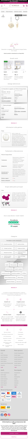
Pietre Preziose (9, 11)
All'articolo (13, 123)
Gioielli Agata (17, 355)
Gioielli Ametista (18, 359)
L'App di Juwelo (7, 340)
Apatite (16, 385)
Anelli (2, 353)
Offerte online (20, 277)
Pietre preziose (13, 265)
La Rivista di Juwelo (20, 338)
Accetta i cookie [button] (14, 433)
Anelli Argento (4, 383)
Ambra (15, 379)
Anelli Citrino (3, 385)
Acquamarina (17, 372)
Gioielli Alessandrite (18, 357)
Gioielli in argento (18, 269)
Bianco (16, 114)
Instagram (9, 415)
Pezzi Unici (19, 281)
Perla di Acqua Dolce (19, 108)
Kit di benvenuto (7, 336)
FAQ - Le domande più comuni (7, 346)
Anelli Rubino (4, 359)
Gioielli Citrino (17, 365)
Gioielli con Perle (9, 269)
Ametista (16, 383)
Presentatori (20, 334)
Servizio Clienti (7, 332)
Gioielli (2, 11)
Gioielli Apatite (17, 363)
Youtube (5, 415)
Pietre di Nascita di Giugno (10, 277)
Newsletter (20, 340)
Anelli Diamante (4, 355)
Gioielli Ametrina (18, 361)
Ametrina (16, 381)
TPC (15, 101)
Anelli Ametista (4, 379)
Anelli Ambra (3, 377)
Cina (2, 117)
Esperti (20, 336)
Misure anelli (21, 344)
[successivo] (25, 71)
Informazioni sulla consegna (7, 343)
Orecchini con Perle (6, 273)
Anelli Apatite (4, 381)
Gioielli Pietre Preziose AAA (7, 363)
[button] (1, 5)
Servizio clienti (7, 314)
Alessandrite (17, 377)
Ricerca (26, 8)
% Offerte (24, 273)
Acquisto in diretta (7, 338)
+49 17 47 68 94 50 (7, 317)
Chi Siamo (20, 332)
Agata (15, 375)
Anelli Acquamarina (5, 372)
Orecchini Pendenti (10, 281)
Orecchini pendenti (6, 101)
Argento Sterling (18, 95)
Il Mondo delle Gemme (20, 342)
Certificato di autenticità (7, 334)
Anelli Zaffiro (3, 361)
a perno (3, 114)
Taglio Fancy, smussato (20, 111)
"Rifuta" (24, 427)
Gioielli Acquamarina (19, 353)
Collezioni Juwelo (18, 11)
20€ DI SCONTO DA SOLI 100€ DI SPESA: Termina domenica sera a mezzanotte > (14, 1)
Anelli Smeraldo (4, 357)
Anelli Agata (3, 375)
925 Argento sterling (6, 98)
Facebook (2, 415)
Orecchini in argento (16, 273)
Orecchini (20, 265)
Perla (2, 108)
